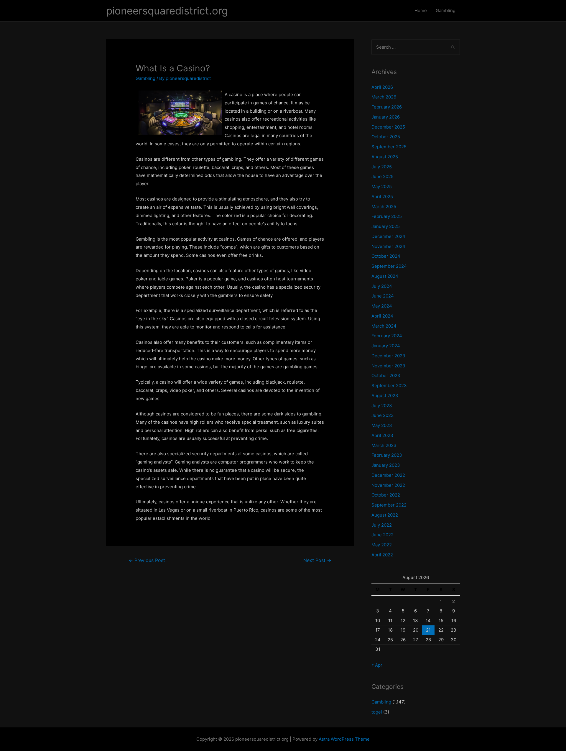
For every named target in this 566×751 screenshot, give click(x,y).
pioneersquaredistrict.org (167, 10)
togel (376, 712)
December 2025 (388, 127)
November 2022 (388, 485)
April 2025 (382, 196)
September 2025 (389, 146)
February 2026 (386, 107)
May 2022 (381, 545)
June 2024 (382, 296)
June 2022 (382, 535)
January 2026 (385, 117)
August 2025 (384, 157)
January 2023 (385, 465)
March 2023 (383, 445)
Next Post (317, 560)
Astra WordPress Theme (344, 739)
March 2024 (383, 326)
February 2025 (386, 216)
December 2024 (388, 236)
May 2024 (381, 306)
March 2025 (383, 206)
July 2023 (381, 405)
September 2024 (389, 266)
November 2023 (388, 366)
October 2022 (385, 495)
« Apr (376, 665)
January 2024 (385, 346)
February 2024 (386, 335)
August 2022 (384, 515)
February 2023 (386, 455)
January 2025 (385, 226)
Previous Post (147, 560)
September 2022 (389, 505)
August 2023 (384, 395)
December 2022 (388, 475)
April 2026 (382, 87)
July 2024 (381, 286)
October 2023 (385, 375)
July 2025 (381, 167)
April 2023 (382, 435)
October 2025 (385, 136)
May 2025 (381, 186)
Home (420, 10)
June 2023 (382, 415)
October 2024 (385, 256)
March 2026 (383, 97)
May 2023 (381, 425)
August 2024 (384, 276)
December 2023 (388, 356)
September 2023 (389, 385)
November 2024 (388, 246)
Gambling (445, 10)
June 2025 (382, 176)
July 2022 (381, 525)
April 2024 (382, 316)
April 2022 (382, 555)
